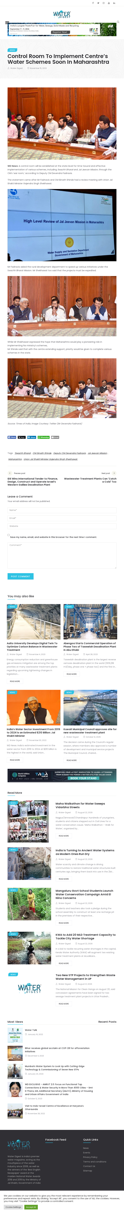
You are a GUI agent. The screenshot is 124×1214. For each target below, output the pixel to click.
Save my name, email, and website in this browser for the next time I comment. (53, 537)
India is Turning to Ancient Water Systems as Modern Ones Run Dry (85, 852)
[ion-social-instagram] (103, 3)
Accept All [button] (31, 1207)
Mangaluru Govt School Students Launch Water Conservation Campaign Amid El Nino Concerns (84, 894)
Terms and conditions (94, 1161)
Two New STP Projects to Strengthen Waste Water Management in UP (85, 977)
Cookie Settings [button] (13, 1207)
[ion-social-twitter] (98, 3)
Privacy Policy (90, 1157)
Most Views (15, 1022)
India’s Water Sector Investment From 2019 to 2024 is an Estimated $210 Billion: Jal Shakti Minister (33, 733)
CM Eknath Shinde (42, 453)
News (12, 50)
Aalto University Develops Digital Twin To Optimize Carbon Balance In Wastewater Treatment (32, 647)
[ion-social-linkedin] (114, 3)
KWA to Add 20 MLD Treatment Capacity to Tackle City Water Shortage (86, 936)
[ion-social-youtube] (109, 3)
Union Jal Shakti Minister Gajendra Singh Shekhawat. (51, 459)
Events (86, 1152)
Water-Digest (16, 68)
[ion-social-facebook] (93, 3)
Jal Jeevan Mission (97, 453)
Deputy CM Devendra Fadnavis (69, 453)
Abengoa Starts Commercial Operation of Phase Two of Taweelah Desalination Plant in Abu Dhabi (90, 647)
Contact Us (89, 1166)
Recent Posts (107, 1022)
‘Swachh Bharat (23, 453)
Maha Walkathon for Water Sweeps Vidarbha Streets (80, 805)
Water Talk (31, 1030)
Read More (15, 681)
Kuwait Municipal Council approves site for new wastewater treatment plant (90, 731)
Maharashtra (15, 459)
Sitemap (87, 1170)
